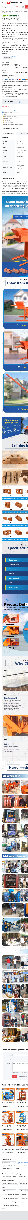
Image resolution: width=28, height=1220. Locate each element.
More (3, 1208)
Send (15, 1076)
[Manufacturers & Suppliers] (14, 2)
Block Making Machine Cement (10, 1198)
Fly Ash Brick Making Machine (10, 1183)
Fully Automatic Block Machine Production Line (9, 1166)
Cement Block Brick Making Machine (11, 1202)
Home (3, 11)
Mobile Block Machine (7, 1168)
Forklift (17, 1168)
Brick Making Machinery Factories (11, 1194)
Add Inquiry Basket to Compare (10, 128)
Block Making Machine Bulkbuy (10, 1205)
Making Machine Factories (9, 1190)
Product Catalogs (23, 1162)
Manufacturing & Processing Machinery (14, 11)
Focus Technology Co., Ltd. (19, 1214)
